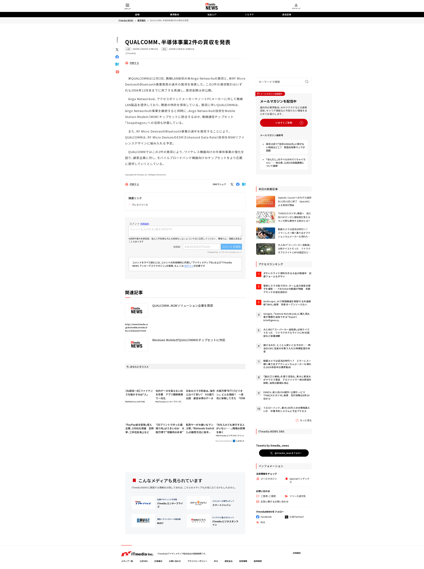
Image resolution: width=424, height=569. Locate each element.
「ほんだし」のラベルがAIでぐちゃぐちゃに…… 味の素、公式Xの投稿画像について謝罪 (286, 162)
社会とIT (212, 14)
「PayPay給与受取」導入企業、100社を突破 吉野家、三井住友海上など (139, 428)
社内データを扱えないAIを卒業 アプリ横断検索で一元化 (169, 394)
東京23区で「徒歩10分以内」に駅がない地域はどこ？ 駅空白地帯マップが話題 (285, 147)
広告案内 (158, 561)
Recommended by (224, 440)
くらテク (249, 14)
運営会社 (229, 561)
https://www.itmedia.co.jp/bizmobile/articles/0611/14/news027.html (136, 327)
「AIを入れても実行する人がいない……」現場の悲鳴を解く (230, 428)
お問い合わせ (175, 561)
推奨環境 (258, 561)
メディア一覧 (127, 561)
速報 (137, 14)
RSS (216, 561)
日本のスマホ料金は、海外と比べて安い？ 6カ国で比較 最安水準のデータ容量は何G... (200, 394)
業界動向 (174, 14)
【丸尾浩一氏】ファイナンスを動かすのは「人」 (139, 392)
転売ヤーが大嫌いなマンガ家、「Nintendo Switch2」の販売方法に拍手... (200, 428)
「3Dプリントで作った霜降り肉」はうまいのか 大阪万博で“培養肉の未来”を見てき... (170, 428)
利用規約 (297, 552)
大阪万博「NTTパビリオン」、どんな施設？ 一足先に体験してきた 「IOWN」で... (230, 394)
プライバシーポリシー (197, 561)
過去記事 (286, 14)
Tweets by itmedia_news (272, 445)
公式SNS (144, 561)
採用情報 (243, 561)
